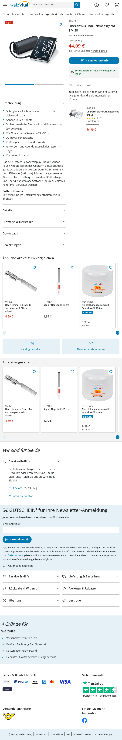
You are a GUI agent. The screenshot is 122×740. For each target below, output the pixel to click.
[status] (52, 4)
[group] (34, 50)
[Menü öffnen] (5, 5)
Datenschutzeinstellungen (99, 734)
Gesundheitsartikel (14, 14)
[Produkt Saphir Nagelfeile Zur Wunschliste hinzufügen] (72, 267)
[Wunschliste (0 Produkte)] (106, 4)
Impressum (41, 734)
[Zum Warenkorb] (116, 4)
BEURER (73, 20)
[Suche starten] (77, 4)
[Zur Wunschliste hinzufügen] (60, 24)
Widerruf (77, 734)
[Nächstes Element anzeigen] (117, 333)
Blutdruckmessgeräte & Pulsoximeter (51, 14)
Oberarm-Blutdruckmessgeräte (96, 14)
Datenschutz (15, 555)
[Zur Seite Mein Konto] (96, 4)
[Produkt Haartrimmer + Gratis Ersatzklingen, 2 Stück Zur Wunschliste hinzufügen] (34, 267)
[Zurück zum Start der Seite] (119, 718)
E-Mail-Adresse (11, 523)
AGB (68, 734)
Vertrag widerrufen (20, 734)
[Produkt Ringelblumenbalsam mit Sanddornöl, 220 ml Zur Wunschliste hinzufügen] (111, 267)
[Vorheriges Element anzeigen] (4, 333)
